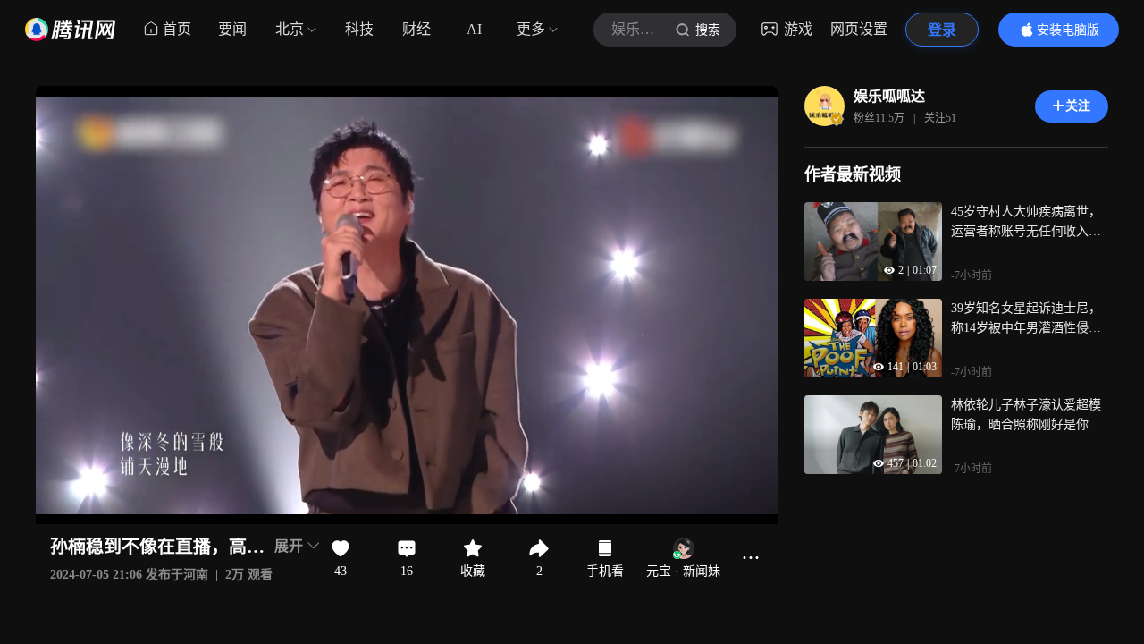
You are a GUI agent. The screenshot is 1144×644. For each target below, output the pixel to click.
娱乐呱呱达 (889, 96)
